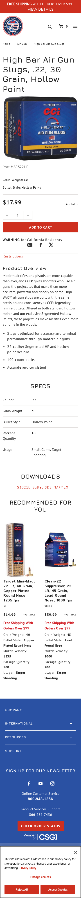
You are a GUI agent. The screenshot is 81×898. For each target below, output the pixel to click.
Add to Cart (40, 227)
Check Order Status (40, 826)
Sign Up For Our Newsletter (40, 770)
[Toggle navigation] (75, 26)
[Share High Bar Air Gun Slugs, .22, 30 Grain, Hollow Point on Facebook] (40, 245)
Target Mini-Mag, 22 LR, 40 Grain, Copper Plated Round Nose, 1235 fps (19, 591)
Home (6, 43)
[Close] (76, 852)
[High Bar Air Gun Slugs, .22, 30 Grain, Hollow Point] (40, 128)
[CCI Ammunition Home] (13, 25)
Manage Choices (40, 877)
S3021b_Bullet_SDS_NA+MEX (42, 487)
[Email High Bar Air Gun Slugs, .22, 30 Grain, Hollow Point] (29, 245)
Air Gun (22, 43)
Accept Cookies (58, 889)
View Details (41, 9)
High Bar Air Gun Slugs (49, 43)
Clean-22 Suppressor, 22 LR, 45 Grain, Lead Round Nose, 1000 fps (58, 591)
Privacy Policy (28, 868)
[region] (40, 872)
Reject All (22, 889)
